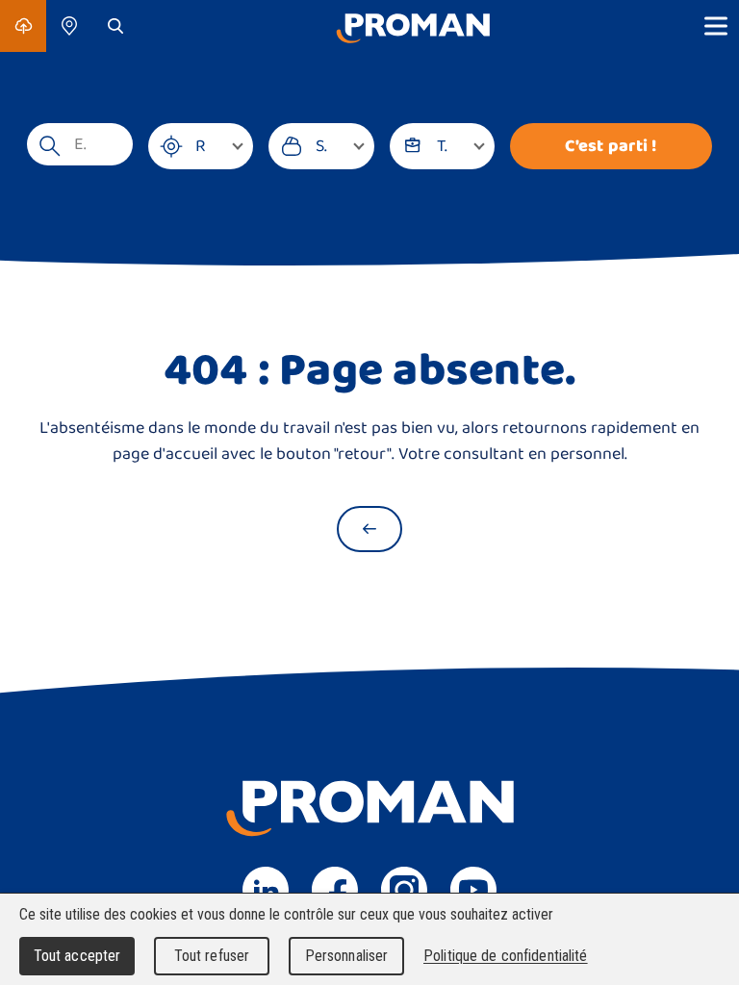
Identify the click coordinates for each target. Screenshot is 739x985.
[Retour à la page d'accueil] (369, 529)
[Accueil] (413, 26)
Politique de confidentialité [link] (505, 956)
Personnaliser (347, 956)
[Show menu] (716, 26)
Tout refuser (212, 956)
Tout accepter (77, 956)
